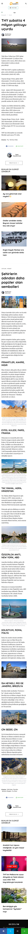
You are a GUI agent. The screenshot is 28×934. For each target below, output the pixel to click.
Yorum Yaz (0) (13, 162)
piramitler (15, 789)
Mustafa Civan (8, 34)
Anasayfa (3, 15)
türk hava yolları (14, 139)
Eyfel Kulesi (9, 789)
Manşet (9, 268)
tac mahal (14, 791)
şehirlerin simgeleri (6, 791)
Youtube (14, 7)
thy (8, 139)
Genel (10, 15)
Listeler (3, 268)
